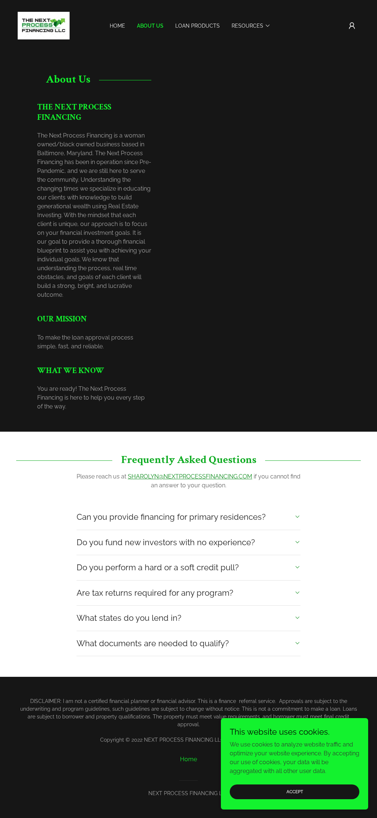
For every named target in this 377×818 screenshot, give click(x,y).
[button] (352, 25)
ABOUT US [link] (150, 26)
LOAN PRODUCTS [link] (197, 26)
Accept (294, 791)
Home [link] (117, 26)
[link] (44, 25)
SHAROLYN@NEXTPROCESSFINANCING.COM (190, 476)
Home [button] (188, 759)
